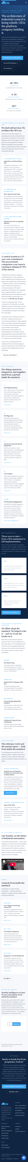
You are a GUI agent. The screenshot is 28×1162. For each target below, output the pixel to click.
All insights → (7, 978)
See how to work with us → (11, 612)
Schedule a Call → (14, 1091)
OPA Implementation (20, 1108)
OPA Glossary (4, 1135)
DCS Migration (18, 1110)
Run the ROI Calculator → (11, 63)
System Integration (20, 1115)
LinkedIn (17, 1129)
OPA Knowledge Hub (6, 1130)
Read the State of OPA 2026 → (12, 58)
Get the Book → (8, 68)
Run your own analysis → (10, 355)
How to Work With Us (20, 1105)
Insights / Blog (4, 1138)
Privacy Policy (4, 1145)
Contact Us (18, 1126)
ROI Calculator (5, 1133)
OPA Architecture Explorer (5, 1127)
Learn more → (7, 404)
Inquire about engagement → (11, 520)
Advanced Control (19, 1113)
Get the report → (8, 820)
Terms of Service (5, 1147)
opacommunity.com (20, 1131)
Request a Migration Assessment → (14, 1086)
